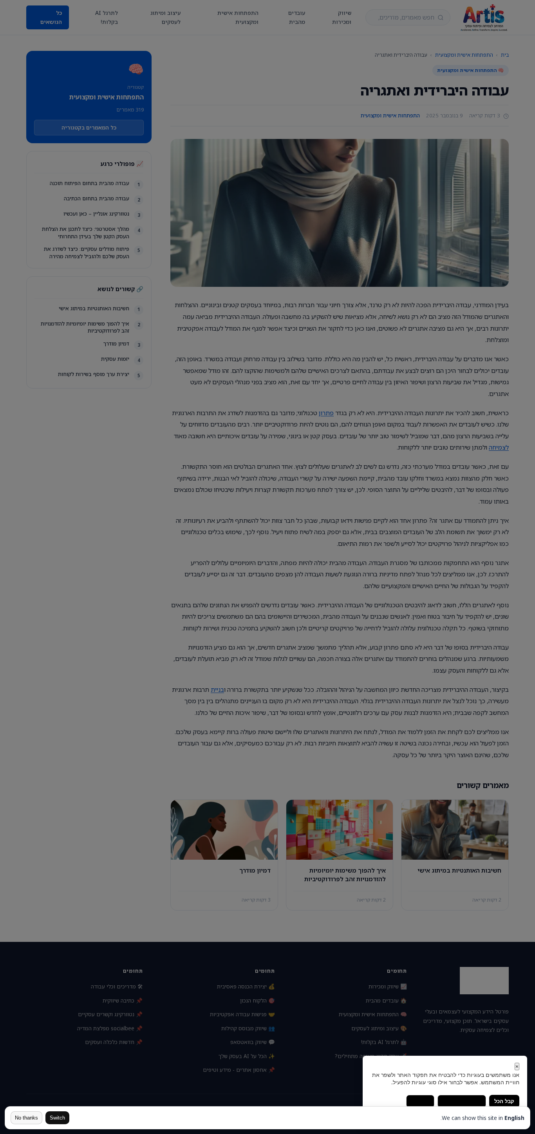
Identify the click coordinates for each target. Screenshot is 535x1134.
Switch (57, 1118)
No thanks (26, 1118)
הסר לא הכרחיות (462, 1101)
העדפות (420, 1101)
